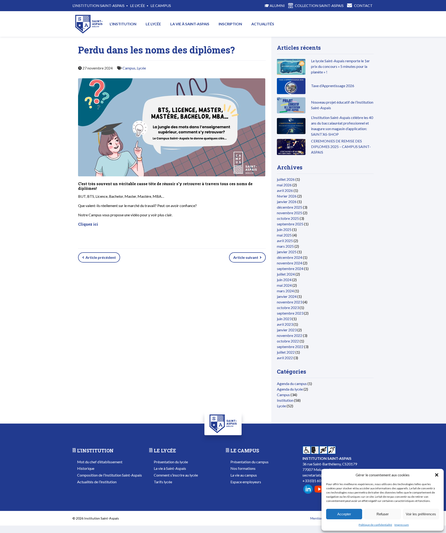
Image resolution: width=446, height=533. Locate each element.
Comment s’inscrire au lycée (176, 475)
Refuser (383, 514)
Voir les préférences (421, 514)
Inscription (230, 24)
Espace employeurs (245, 482)
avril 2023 (285, 324)
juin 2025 (284, 229)
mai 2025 (284, 235)
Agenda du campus (292, 383)
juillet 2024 (286, 274)
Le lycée (153, 24)
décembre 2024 (289, 257)
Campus (128, 68)
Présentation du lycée (171, 462)
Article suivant (246, 257)
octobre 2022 (288, 341)
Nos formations (243, 468)
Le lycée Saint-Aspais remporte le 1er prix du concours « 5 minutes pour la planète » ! (340, 66)
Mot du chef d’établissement (99, 462)
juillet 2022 (286, 352)
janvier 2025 (287, 252)
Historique (85, 468)
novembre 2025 (289, 213)
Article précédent (100, 257)
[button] (436, 475)
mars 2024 (285, 291)
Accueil (88, 24)
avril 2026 (285, 190)
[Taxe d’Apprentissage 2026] (291, 92)
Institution (285, 400)
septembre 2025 (290, 224)
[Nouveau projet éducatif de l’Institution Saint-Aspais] (291, 112)
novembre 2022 (289, 335)
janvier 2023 (287, 330)
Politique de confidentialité (375, 524)
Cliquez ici (88, 224)
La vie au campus (243, 475)
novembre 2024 (289, 263)
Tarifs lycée (163, 482)
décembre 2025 (289, 207)
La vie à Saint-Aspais (189, 24)
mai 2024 (284, 285)
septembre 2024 (290, 268)
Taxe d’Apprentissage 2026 (332, 85)
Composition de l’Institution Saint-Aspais (109, 475)
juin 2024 (284, 279)
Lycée (141, 68)
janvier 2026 (287, 201)
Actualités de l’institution (97, 482)
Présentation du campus (249, 462)
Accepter (344, 514)
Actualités (262, 24)
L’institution (123, 24)
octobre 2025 (288, 218)
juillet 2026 (286, 179)
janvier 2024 (287, 296)
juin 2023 (284, 318)
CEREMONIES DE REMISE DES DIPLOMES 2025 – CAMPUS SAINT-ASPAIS (341, 146)
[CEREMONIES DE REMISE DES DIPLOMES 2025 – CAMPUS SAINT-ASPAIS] (291, 153)
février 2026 (287, 196)
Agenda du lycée (290, 389)
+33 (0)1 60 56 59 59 (319, 480)
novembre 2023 (289, 302)
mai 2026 (284, 185)
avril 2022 (285, 357)
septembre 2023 (290, 313)
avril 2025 (285, 240)
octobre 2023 (288, 307)
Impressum (401, 524)
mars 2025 (285, 246)
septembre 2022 (290, 346)
